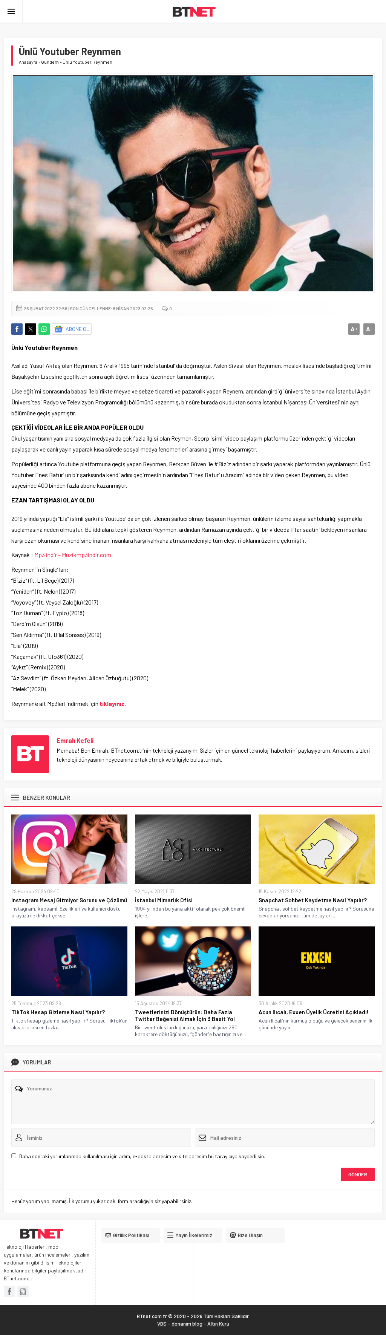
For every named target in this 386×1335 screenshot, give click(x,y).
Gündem (50, 61)
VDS (162, 1323)
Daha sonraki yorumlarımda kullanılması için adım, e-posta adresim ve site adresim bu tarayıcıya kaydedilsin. (142, 1156)
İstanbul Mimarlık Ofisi (164, 900)
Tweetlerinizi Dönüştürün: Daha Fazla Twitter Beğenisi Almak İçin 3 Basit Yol (185, 1015)
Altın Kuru (218, 1323)
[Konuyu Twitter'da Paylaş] (30, 329)
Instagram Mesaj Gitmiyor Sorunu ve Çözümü (69, 900)
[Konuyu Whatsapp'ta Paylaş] (44, 329)
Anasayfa (28, 61)
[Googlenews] (23, 1291)
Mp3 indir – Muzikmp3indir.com (72, 554)
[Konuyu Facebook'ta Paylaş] (17, 329)
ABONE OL (77, 329)
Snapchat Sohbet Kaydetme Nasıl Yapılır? (313, 900)
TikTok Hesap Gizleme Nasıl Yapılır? (58, 1012)
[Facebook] (9, 1291)
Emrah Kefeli (75, 740)
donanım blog (187, 1323)
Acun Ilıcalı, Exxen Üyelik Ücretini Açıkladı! (314, 1012)
